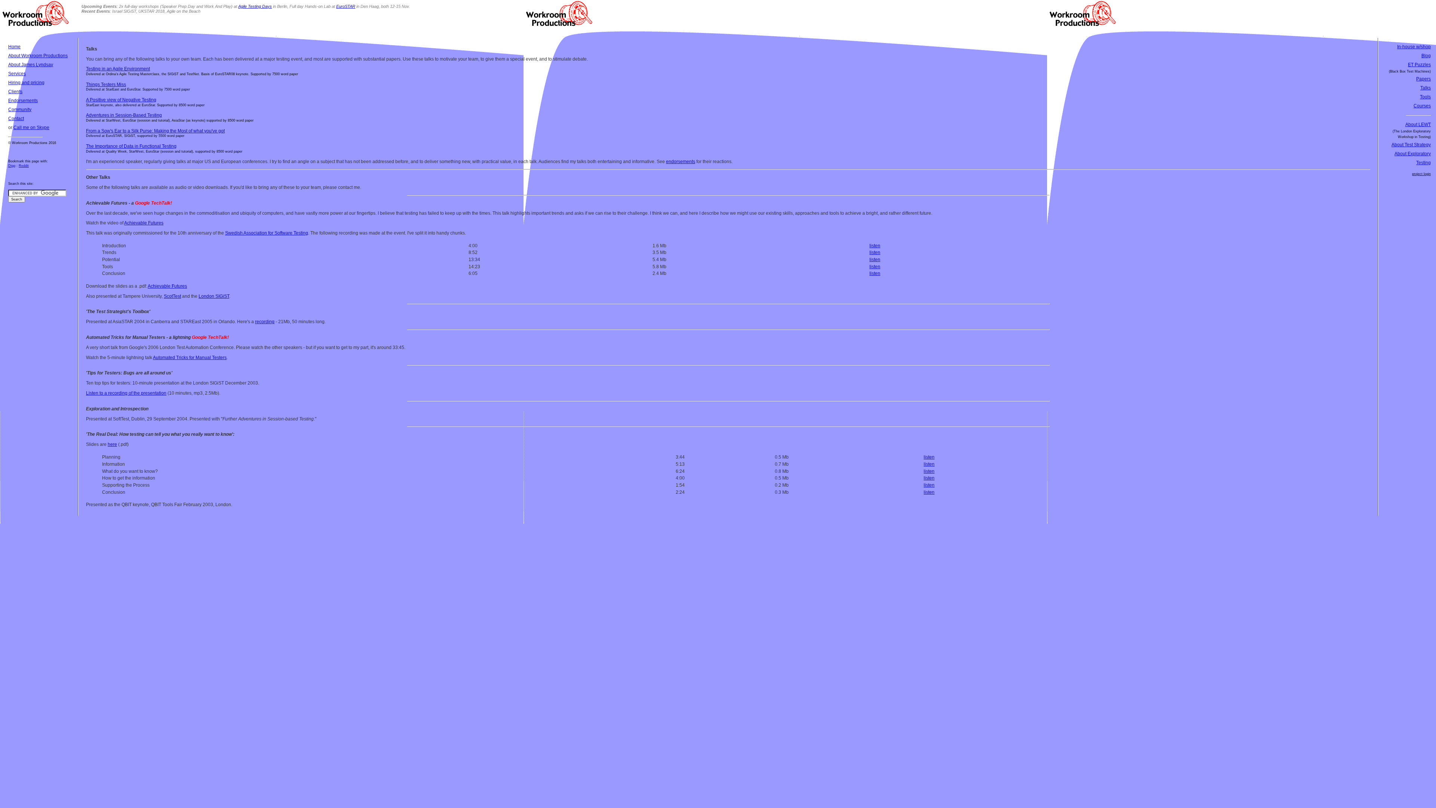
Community (19, 109)
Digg (11, 166)
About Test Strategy (1411, 144)
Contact (16, 118)
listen (874, 245)
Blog (1426, 55)
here (112, 444)
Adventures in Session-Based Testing (124, 115)
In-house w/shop (1414, 46)
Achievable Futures (143, 223)
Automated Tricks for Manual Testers (190, 357)
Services (17, 73)
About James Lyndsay (30, 64)
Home (14, 46)
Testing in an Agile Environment (118, 68)
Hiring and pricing (26, 82)
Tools (1425, 97)
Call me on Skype (31, 127)
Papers (1423, 79)
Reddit (24, 166)
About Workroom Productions (38, 55)
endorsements (680, 161)
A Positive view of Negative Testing (121, 99)
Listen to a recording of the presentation (126, 393)
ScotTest (172, 296)
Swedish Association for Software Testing (266, 233)
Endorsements (23, 100)
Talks (1425, 88)
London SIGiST (214, 296)
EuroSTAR (345, 6)
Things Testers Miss (106, 84)
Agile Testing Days (255, 6)
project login (1421, 174)
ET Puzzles (1419, 64)
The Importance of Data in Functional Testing (131, 146)
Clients (15, 91)
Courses (1422, 105)
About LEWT (1418, 124)
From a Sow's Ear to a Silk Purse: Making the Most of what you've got (155, 131)
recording (264, 321)
